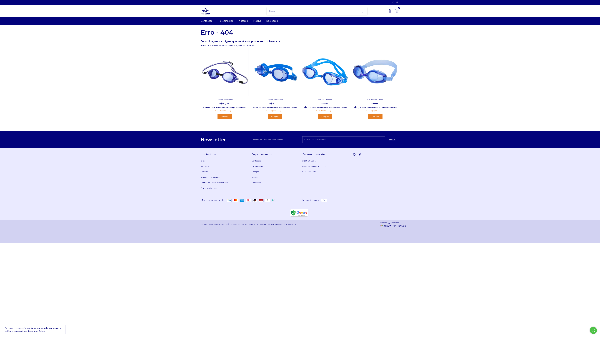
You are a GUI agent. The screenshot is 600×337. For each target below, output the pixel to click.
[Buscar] (364, 11)
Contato (204, 172)
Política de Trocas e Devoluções (214, 182)
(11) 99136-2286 (309, 161)
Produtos (205, 166)
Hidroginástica (225, 21)
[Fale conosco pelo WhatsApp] (593, 330)
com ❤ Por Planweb (395, 226)
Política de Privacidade (211, 177)
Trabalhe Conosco (209, 188)
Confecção (206, 21)
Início (203, 161)
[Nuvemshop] (389, 223)
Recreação (272, 21)
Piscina (257, 21)
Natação (243, 21)
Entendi (42, 331)
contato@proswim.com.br (314, 166)
